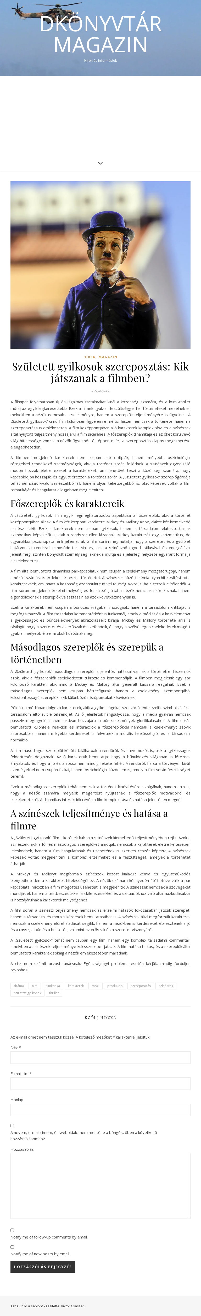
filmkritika (53, 986)
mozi (95, 986)
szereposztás (141, 986)
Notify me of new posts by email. (40, 1253)
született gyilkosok (27, 993)
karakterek (76, 986)
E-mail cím (21, 1073)
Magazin (108, 357)
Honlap (16, 1099)
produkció (115, 986)
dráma (19, 986)
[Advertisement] (100, 115)
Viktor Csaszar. (73, 1306)
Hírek (89, 357)
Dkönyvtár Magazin (100, 34)
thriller (54, 993)
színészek (166, 986)
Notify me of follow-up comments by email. (49, 1237)
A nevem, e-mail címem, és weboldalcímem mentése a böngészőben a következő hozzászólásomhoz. (83, 1136)
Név (15, 1047)
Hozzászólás (22, 1149)
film (34, 986)
